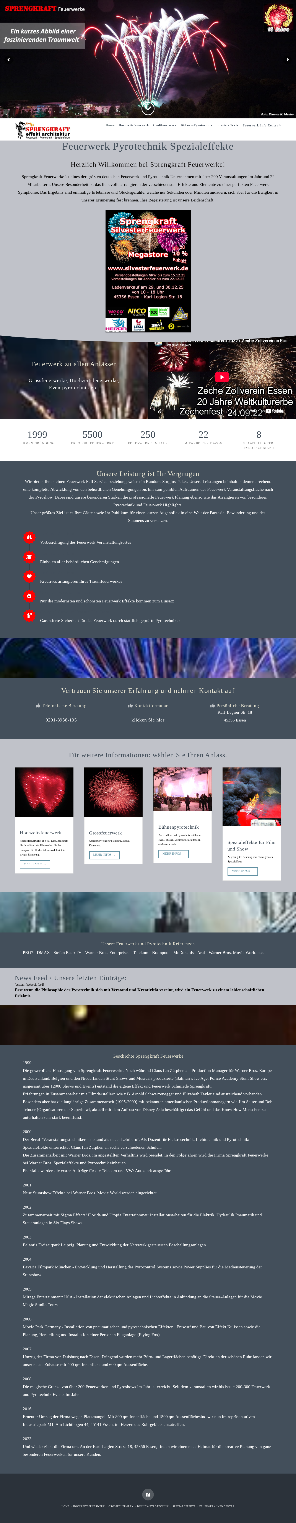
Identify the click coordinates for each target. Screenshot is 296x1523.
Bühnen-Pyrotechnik (153, 1506)
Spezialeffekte (184, 1506)
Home (66, 1506)
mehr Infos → (35, 863)
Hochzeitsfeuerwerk (89, 1506)
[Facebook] (148, 1494)
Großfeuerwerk (121, 1506)
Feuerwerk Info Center (216, 1506)
